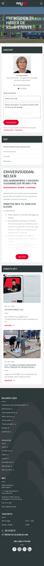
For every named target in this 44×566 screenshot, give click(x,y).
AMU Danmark (6, 409)
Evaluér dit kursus (7, 416)
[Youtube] (25, 549)
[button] (8, 3)
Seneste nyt (5, 432)
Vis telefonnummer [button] (23, 85)
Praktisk (4, 454)
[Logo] (22, 3)
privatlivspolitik (8, 130)
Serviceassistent (9, 151)
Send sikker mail (7, 462)
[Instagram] (19, 549)
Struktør (6, 156)
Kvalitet (4, 447)
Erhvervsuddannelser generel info (16, 146)
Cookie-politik (6, 420)
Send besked (11, 122)
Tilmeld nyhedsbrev (8, 424)
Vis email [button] (23, 88)
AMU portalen (6, 466)
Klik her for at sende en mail (16, 534)
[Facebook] (14, 549)
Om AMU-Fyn (6, 451)
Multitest (4, 428)
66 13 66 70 (10, 530)
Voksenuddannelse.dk (8, 412)
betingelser (19, 130)
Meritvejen (7, 161)
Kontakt (4, 458)
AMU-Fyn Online (7, 470)
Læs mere (8, 325)
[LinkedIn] (30, 549)
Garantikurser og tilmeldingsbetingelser (14, 405)
